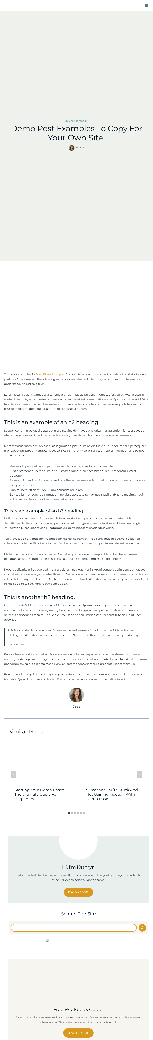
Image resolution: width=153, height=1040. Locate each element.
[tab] (69, 813)
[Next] (139, 774)
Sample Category (76, 121)
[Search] (142, 928)
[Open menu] (146, 5)
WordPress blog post (50, 374)
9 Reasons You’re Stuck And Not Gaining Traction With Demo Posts (112, 794)
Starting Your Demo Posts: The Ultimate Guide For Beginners (39, 794)
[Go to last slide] (13, 774)
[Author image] (72, 148)
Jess (82, 147)
